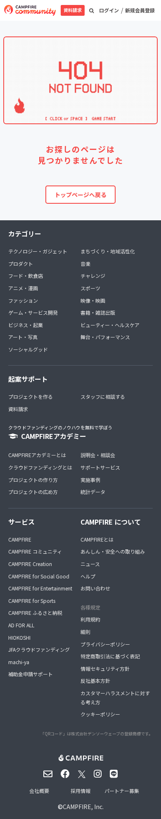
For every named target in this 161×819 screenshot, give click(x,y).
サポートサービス (100, 467)
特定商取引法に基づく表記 (110, 656)
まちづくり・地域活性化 (107, 251)
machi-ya (18, 661)
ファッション (23, 300)
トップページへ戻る (80, 194)
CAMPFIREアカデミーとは (37, 454)
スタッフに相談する (102, 396)
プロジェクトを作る (30, 396)
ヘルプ (87, 576)
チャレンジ (92, 275)
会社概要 (39, 790)
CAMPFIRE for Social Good (38, 576)
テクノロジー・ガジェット (37, 251)
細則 (85, 631)
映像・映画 (92, 300)
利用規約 (90, 619)
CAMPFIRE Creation (30, 563)
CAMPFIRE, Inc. (83, 806)
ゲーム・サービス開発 (33, 312)
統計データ (92, 491)
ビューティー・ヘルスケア (110, 324)
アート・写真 (23, 336)
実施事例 (90, 479)
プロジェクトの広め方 (33, 491)
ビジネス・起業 (25, 324)
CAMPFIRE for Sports (31, 600)
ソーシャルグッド (28, 349)
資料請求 (73, 10)
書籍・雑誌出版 (97, 312)
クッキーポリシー (100, 714)
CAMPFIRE (19, 539)
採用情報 (80, 790)
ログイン (109, 10)
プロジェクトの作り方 (33, 479)
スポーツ (90, 287)
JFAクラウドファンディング (39, 649)
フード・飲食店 (25, 275)
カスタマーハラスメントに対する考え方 (115, 697)
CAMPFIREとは (97, 539)
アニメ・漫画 (23, 287)
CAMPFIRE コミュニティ (35, 551)
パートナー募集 (121, 790)
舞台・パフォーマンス (105, 336)
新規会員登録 (140, 10)
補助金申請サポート (30, 673)
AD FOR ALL (21, 625)
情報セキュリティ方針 (105, 668)
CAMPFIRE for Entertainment (40, 588)
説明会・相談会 (97, 454)
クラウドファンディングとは (40, 467)
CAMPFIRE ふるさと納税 (35, 612)
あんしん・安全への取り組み (112, 551)
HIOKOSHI (19, 637)
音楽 (85, 263)
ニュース (90, 563)
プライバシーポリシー (105, 644)
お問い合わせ (95, 588)
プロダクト (20, 263)
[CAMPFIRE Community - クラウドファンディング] (30, 10)
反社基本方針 (95, 680)
